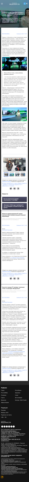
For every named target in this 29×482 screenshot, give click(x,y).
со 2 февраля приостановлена (17, 257)
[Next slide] (24, 165)
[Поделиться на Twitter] (10, 188)
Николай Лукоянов (7, 230)
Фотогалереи (18, 397)
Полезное (3, 395)
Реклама (3, 410)
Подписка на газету (6, 415)
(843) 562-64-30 (11, 436)
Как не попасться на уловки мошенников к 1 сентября (11, 199)
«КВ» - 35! (3, 417)
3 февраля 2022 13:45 (21, 297)
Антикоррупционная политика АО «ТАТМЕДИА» (12, 468)
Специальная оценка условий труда (9, 467)
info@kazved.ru (5, 438)
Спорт (16, 395)
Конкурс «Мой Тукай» (21, 400)
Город (2, 390)
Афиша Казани (5, 402)
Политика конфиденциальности (8, 466)
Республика (6, 33)
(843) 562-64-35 (15, 439)
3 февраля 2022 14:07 (21, 33)
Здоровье (17, 392)
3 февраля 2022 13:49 (21, 225)
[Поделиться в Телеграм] (18, 188)
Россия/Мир (4, 392)
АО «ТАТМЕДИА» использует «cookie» (10, 460)
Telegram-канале (6, 181)
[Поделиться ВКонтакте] (14, 188)
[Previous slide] (4, 165)
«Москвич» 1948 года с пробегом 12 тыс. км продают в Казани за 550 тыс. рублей (14, 206)
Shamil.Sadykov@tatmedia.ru (8, 431)
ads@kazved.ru (5, 440)
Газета (3, 397)
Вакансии (3, 400)
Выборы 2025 (4, 412)
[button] (6, 174)
